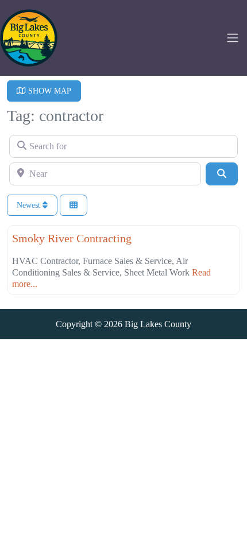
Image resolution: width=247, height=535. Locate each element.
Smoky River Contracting (72, 238)
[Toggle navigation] (232, 38)
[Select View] (73, 205)
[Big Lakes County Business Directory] (28, 36)
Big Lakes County (158, 324)
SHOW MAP (48, 91)
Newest (30, 205)
